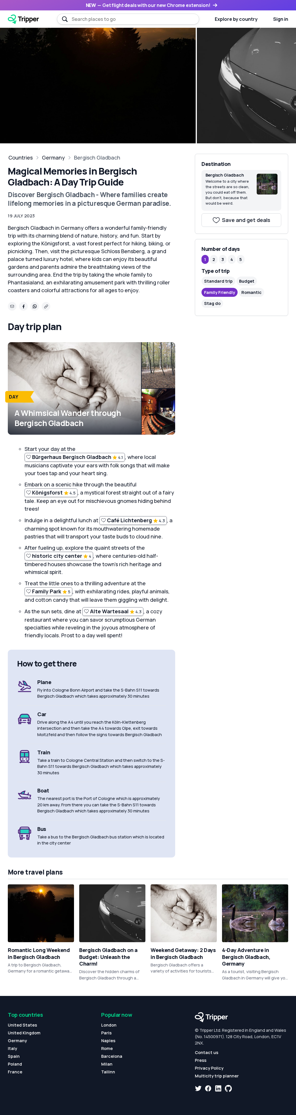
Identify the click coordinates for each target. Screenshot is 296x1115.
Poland (15, 1064)
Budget (246, 281)
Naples (108, 1040)
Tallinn (108, 1072)
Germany (53, 157)
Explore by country (236, 19)
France (15, 1072)
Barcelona (111, 1056)
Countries (20, 157)
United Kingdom (24, 1033)
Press (200, 1060)
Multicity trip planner (217, 1076)
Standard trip (218, 281)
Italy (12, 1048)
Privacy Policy (209, 1068)
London (108, 1025)
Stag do (212, 303)
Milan (106, 1064)
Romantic (251, 292)
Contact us (206, 1052)
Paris (106, 1033)
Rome (107, 1048)
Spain (14, 1056)
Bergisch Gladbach (97, 157)
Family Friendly (219, 292)
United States (22, 1025)
